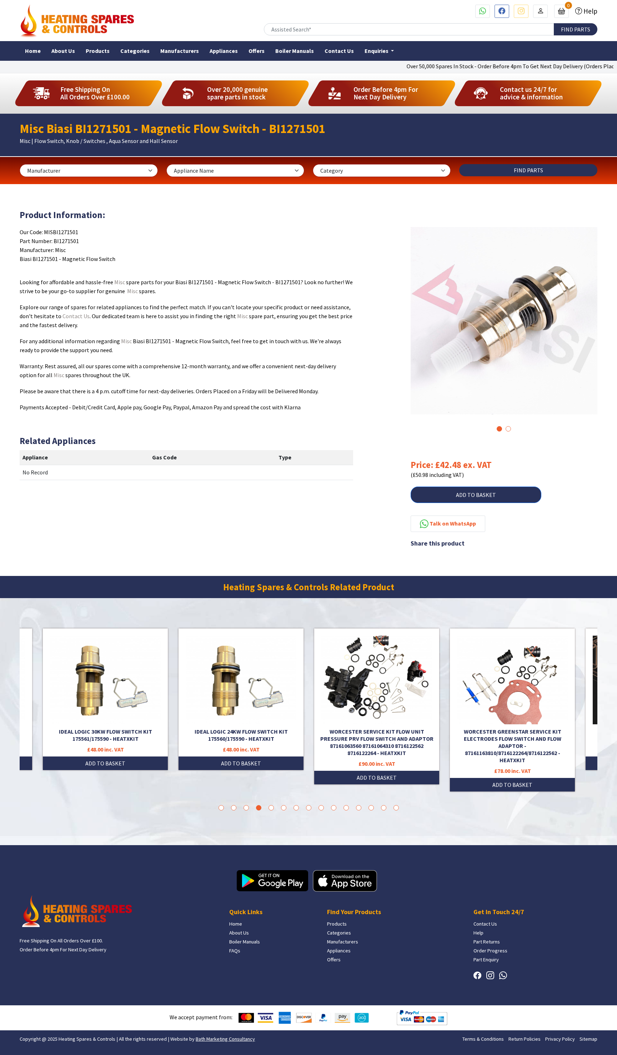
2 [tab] (508, 429)
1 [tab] (499, 429)
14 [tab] (383, 807)
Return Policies (524, 1039)
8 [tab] (308, 807)
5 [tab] (271, 807)
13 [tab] (371, 807)
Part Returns (486, 941)
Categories (135, 50)
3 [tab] (246, 807)
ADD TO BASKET (476, 494)
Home (33, 50)
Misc (119, 282)
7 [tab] (296, 807)
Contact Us (339, 50)
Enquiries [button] (377, 50)
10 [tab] (333, 807)
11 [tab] (346, 807)
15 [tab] (396, 807)
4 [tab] (258, 807)
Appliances (224, 50)
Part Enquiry (486, 959)
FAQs (234, 950)
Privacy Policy (560, 1039)
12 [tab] (358, 807)
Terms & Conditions (483, 1039)
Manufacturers (179, 50)
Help (589, 11)
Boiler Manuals (294, 50)
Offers (257, 50)
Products (98, 50)
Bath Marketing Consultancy (225, 1039)
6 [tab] (283, 807)
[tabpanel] (504, 320)
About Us (63, 50)
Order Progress (490, 950)
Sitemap (588, 1039)
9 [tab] (321, 807)
